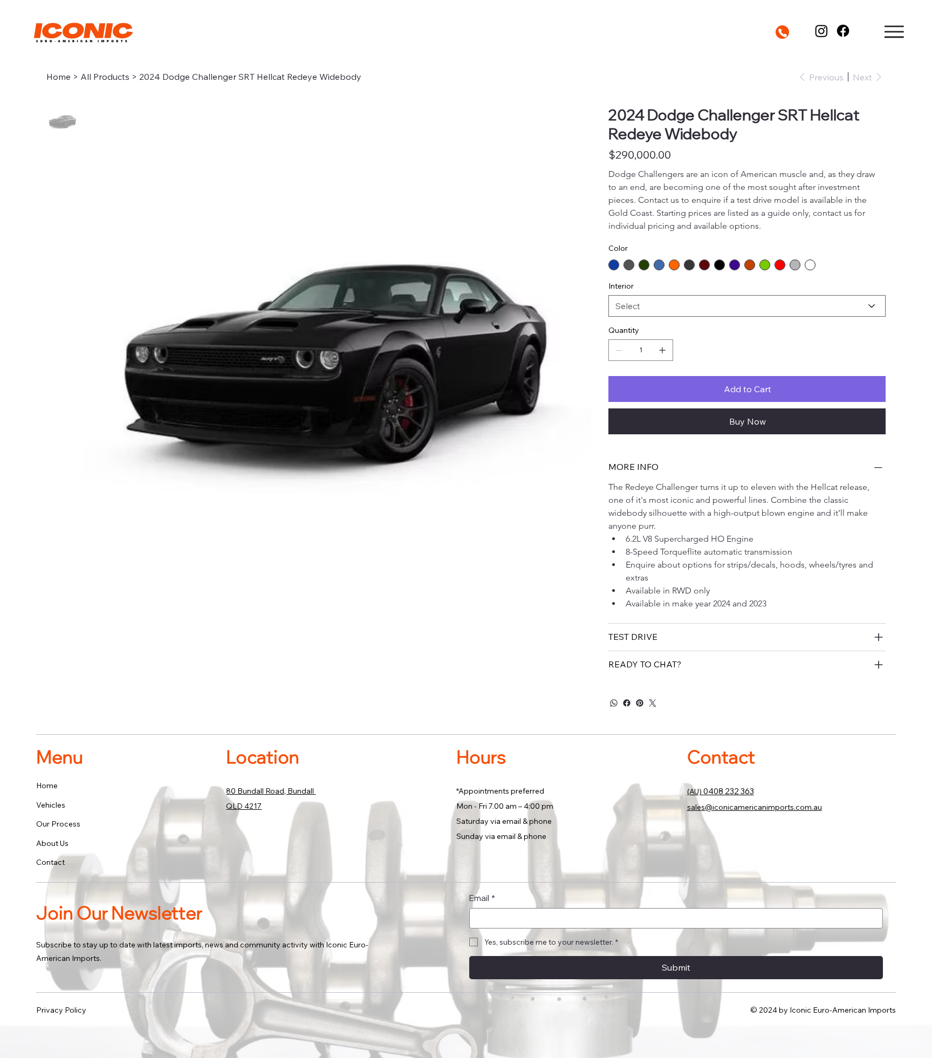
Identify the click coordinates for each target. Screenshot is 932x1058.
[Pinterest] (639, 703)
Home (47, 785)
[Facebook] (843, 31)
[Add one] (662, 350)
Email (482, 898)
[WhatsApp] (613, 703)
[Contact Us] (782, 32)
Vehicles (50, 805)
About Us (52, 843)
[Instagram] (821, 31)
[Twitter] (652, 703)
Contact (50, 862)
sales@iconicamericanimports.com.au (754, 807)
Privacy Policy (61, 1010)
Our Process (58, 824)
